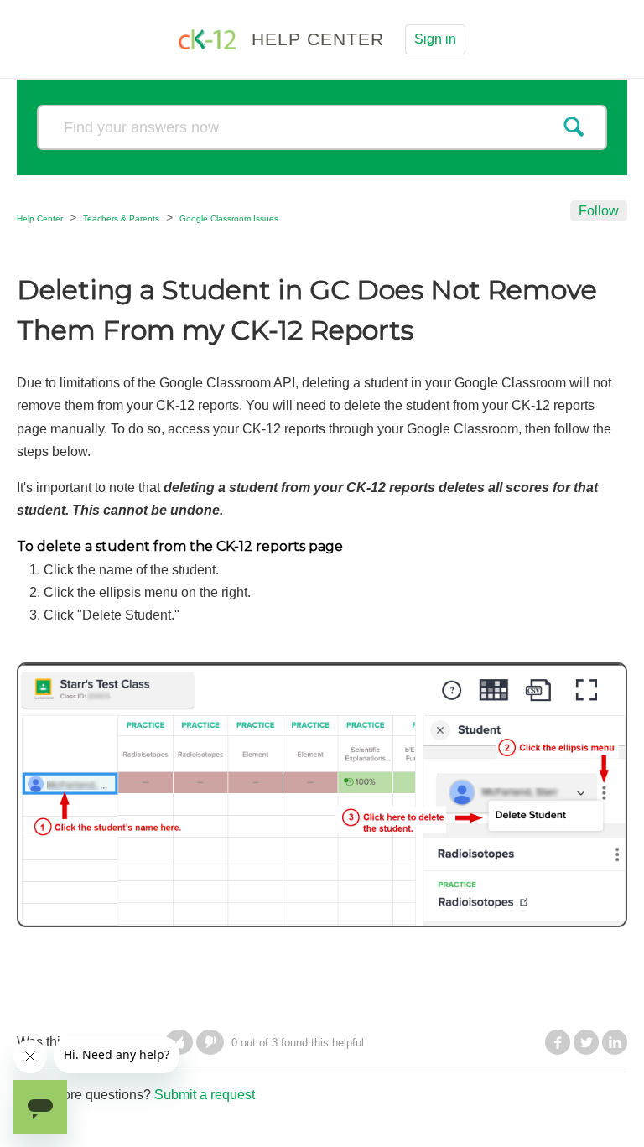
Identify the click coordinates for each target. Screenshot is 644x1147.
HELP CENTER (318, 39)
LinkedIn (614, 1042)
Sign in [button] (435, 39)
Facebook (557, 1042)
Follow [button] (599, 211)
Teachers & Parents (121, 218)
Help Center (40, 218)
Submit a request (204, 1094)
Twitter (586, 1042)
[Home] (209, 38)
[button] (210, 1042)
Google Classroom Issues (228, 218)
